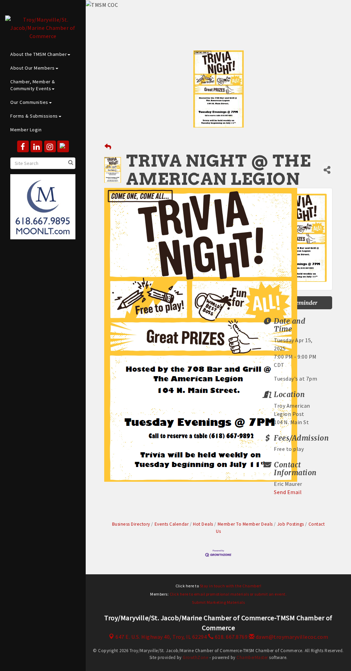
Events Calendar (172, 524)
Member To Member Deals (245, 524)
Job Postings (290, 524)
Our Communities (29, 102)
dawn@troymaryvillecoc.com (291, 636)
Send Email (288, 492)
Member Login (25, 130)
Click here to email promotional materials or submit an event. (228, 594)
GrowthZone (195, 657)
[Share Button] (327, 170)
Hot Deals (203, 524)
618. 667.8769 (230, 636)
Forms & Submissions (34, 116)
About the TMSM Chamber (38, 54)
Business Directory (131, 524)
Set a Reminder (297, 302)
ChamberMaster (252, 657)
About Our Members (32, 68)
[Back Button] (108, 147)
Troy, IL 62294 (161, 636)
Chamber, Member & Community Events (32, 85)
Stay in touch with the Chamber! (231, 585)
